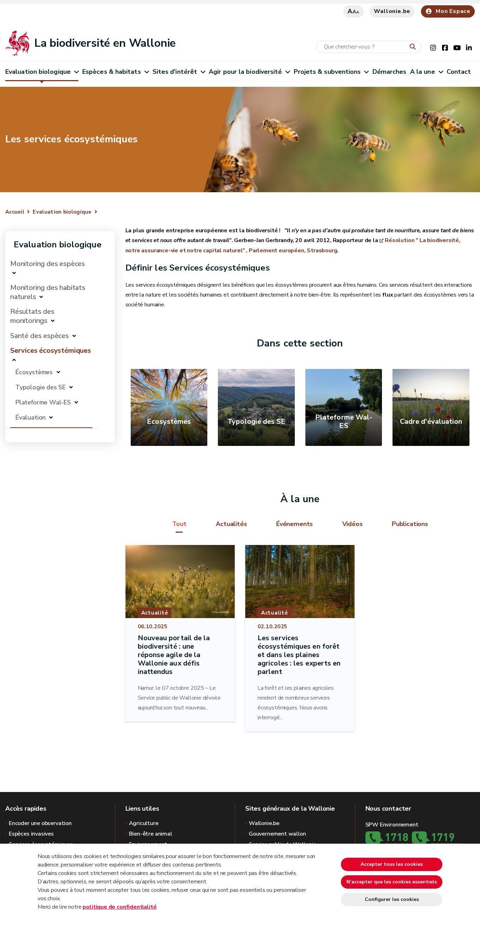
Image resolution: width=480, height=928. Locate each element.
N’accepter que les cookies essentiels (391, 881)
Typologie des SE (40, 387)
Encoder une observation (40, 823)
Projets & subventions (327, 71)
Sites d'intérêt (175, 71)
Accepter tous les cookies (392, 864)
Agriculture (143, 823)
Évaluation (30, 417)
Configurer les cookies (392, 899)
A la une (422, 71)
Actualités (231, 524)
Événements (294, 524)
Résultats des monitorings (32, 316)
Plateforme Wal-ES (43, 402)
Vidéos (352, 524)
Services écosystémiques (50, 350)
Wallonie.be (392, 11)
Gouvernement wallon (277, 833)
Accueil (14, 211)
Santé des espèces (39, 335)
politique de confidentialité (119, 907)
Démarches (389, 71)
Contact (459, 71)
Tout (179, 524)
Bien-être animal (150, 833)
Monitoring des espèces (47, 263)
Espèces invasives (31, 833)
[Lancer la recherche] (414, 47)
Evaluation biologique (38, 71)
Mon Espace (453, 11)
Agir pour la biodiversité (245, 71)
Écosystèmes (34, 372)
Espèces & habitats (111, 71)
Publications (410, 524)
